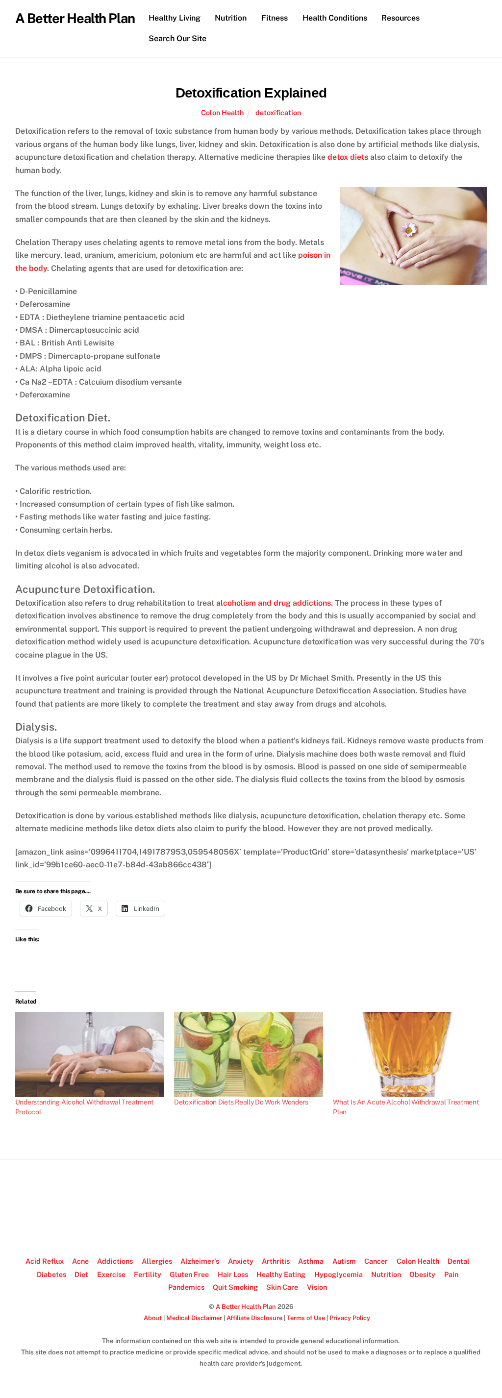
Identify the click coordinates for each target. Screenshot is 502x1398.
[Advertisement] (251, 1208)
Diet (81, 1274)
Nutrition (231, 18)
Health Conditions (334, 18)
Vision (317, 1287)
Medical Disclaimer (194, 1318)
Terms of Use (306, 1318)
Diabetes (51, 1274)
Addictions (115, 1261)
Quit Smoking (235, 1287)
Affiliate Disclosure (254, 1318)
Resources (400, 18)
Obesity (422, 1274)
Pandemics (186, 1287)
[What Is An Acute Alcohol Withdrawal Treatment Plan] (407, 1054)
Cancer (376, 1261)
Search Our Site (177, 38)
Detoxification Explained (251, 92)
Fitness (274, 18)
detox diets (347, 157)
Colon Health (222, 112)
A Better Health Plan (246, 1306)
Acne (80, 1261)
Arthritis (276, 1261)
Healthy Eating (280, 1274)
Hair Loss (233, 1274)
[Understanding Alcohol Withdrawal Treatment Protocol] (89, 1054)
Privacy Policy (349, 1318)
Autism (344, 1261)
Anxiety (240, 1261)
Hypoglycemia (338, 1274)
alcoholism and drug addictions (273, 603)
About (153, 1318)
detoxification (278, 112)
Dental (459, 1261)
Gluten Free (189, 1274)
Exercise (111, 1274)
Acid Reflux (44, 1261)
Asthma (311, 1261)
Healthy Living (175, 18)
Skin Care (282, 1287)
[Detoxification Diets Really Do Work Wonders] (248, 1054)
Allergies (157, 1261)
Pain (451, 1274)
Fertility (147, 1274)
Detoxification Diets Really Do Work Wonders (241, 1102)
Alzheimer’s (199, 1261)
